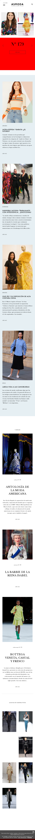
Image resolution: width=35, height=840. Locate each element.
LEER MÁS (4, 153)
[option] (17, 53)
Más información (22, 837)
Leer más (17, 52)
